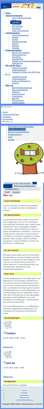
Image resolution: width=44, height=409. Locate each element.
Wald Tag (10, 363)
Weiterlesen (8, 347)
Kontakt (16, 192)
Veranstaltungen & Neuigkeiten (18, 183)
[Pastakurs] (7, 328)
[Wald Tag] (7, 358)
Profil (7, 192)
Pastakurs (11, 333)
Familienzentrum (12, 189)
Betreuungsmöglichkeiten (24, 186)
